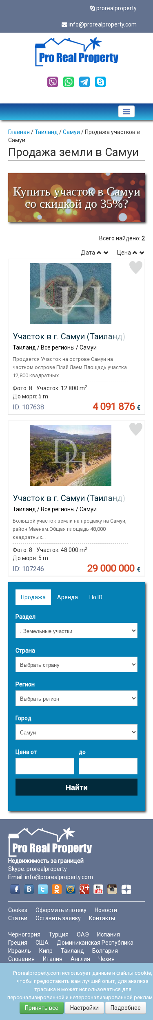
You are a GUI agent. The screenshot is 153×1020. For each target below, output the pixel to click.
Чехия (106, 959)
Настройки (84, 1008)
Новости (106, 910)
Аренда (67, 597)
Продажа (33, 597)
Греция (17, 942)
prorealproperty (116, 8)
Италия (52, 959)
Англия (80, 959)
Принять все (41, 1008)
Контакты (102, 918)
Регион (25, 684)
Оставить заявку (58, 918)
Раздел (25, 616)
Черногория (24, 934)
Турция (59, 934)
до (82, 752)
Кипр (46, 950)
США (42, 942)
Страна (25, 650)
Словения (21, 959)
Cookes (17, 910)
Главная (19, 132)
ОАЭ (83, 934)
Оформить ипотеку (60, 910)
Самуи (71, 132)
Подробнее (126, 1008)
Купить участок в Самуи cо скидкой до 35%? (76, 197)
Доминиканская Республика (95, 942)
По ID (95, 597)
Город (23, 718)
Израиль (19, 950)
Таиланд (46, 132)
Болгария (105, 950)
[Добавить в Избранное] (135, 267)
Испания (108, 934)
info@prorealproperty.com (103, 24)
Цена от (26, 752)
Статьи (17, 918)
